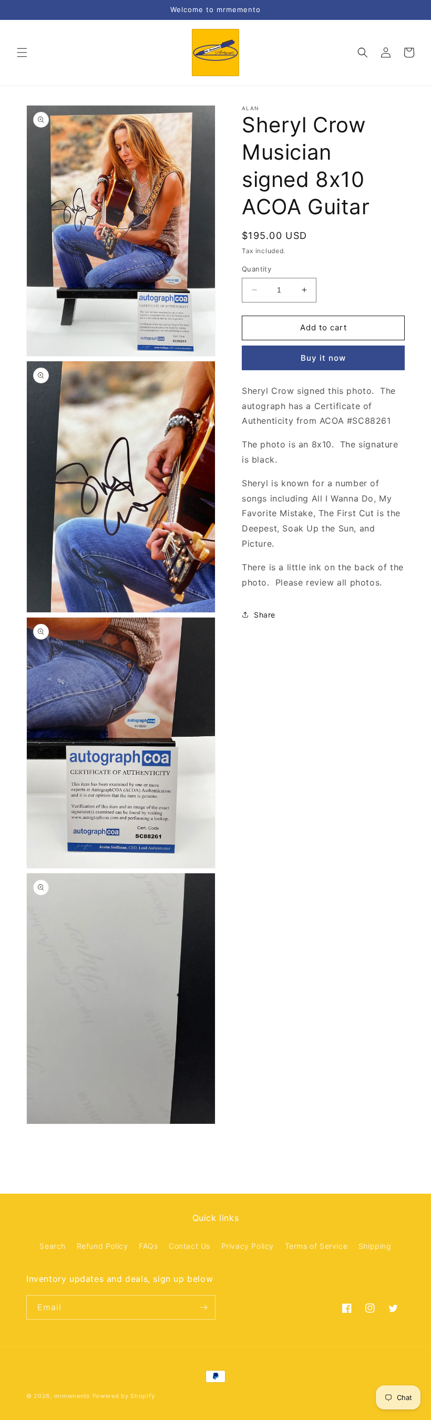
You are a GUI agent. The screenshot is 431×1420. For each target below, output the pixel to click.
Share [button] (264, 614)
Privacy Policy (247, 1245)
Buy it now (323, 358)
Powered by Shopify (124, 1396)
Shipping (375, 1245)
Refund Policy (102, 1245)
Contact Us (189, 1245)
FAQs (148, 1245)
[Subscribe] (203, 1307)
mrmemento (72, 1396)
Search (52, 1245)
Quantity (256, 269)
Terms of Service (316, 1245)
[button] (22, 52)
